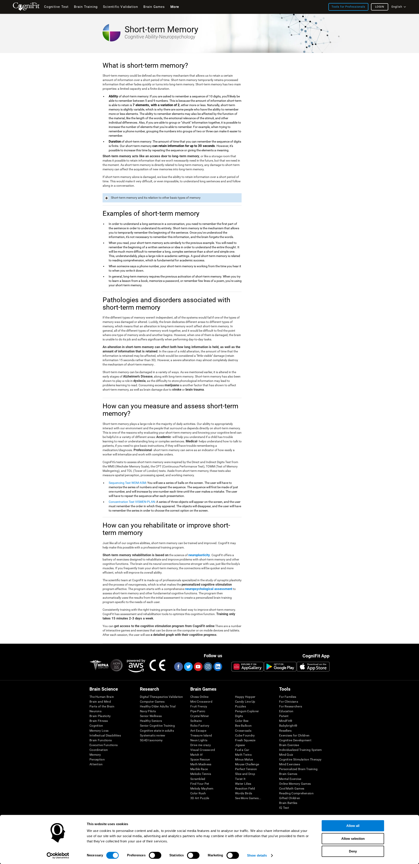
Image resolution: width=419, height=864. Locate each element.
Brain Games (288, 774)
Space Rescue (200, 759)
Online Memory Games (295, 783)
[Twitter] (188, 666)
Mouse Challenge (247, 764)
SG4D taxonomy (151, 740)
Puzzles (240, 706)
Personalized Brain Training (298, 769)
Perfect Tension (246, 769)
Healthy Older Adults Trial (157, 706)
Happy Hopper (245, 696)
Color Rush (198, 793)
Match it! (196, 754)
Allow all (352, 826)
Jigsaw (240, 745)
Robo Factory (199, 725)
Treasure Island (201, 735)
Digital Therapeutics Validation (161, 696)
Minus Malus (244, 759)
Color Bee (242, 721)
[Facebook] (178, 666)
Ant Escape (198, 730)
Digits (239, 716)
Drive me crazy (200, 745)
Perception (97, 759)
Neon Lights (198, 740)
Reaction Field (245, 788)
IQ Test (284, 807)
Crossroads (243, 730)
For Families (287, 696)
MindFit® (285, 721)
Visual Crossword (202, 750)
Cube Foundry (245, 735)
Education (286, 711)
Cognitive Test (56, 7)
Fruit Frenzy (198, 706)
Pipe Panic (197, 711)
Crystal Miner (199, 716)
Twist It (240, 779)
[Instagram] (207, 666)
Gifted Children (289, 798)
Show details (257, 855)
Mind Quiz (286, 754)
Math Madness (200, 764)
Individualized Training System (300, 750)
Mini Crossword (201, 701)
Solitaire (196, 721)
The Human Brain (101, 696)
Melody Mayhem (201, 788)
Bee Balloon (243, 725)
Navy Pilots (148, 711)
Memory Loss (98, 730)
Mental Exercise (290, 779)
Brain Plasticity (100, 716)
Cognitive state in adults (157, 730)
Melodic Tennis (200, 774)
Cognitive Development (295, 740)
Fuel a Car (242, 750)
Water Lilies (243, 783)
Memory (95, 754)
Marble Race (199, 769)
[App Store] (313, 666)
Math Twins (243, 754)
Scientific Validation (120, 7)
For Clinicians (288, 701)
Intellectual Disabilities (105, 735)
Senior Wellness (151, 716)
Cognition (96, 725)
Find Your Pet (199, 783)
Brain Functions (100, 740)
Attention (96, 764)
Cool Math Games (291, 788)
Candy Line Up (245, 701)
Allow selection (353, 838)
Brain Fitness (98, 721)
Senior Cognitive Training (157, 725)
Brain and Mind (100, 701)
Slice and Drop (245, 774)
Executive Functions (103, 745)
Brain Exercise (289, 745)
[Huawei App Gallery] (247, 666)
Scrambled (197, 779)
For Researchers (290, 706)
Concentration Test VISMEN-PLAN (132, 502)
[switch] (155, 855)
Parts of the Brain (101, 706)
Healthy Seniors (151, 721)
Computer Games (152, 701)
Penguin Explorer (247, 711)
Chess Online (199, 696)
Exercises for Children (294, 735)
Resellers (285, 730)
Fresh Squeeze (245, 740)
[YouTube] (198, 666)
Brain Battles (288, 803)
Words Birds (243, 793)
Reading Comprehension (296, 793)
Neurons (95, 711)
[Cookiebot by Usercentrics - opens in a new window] (58, 855)
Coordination (98, 750)
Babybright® (288, 725)
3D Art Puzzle (199, 798)
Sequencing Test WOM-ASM (127, 483)
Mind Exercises (289, 764)
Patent (284, 716)
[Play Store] (280, 666)
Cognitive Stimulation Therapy (300, 759)
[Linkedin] (217, 666)
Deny (353, 851)
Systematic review (152, 735)
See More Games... (248, 798)
